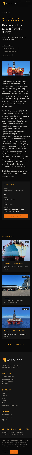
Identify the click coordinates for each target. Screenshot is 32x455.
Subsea (4, 398)
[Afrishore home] (9, 3)
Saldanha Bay (6, 434)
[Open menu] (28, 3)
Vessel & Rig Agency (10, 48)
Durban (22, 434)
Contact (4, 403)
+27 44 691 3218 (7, 417)
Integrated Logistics (10, 51)
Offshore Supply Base (8, 379)
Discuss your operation (16, 216)
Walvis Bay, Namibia (20, 37)
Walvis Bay (14, 99)
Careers (4, 400)
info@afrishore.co (7, 414)
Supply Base (7, 45)
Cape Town (20, 432)
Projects (4, 395)
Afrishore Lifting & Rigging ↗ (10, 405)
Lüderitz (12, 432)
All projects (6, 12)
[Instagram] (6, 420)
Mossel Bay (15, 434)
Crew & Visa (7, 55)
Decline (5, 452)
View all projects (16, 344)
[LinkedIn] (3, 420)
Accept (14, 452)
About (3, 393)
